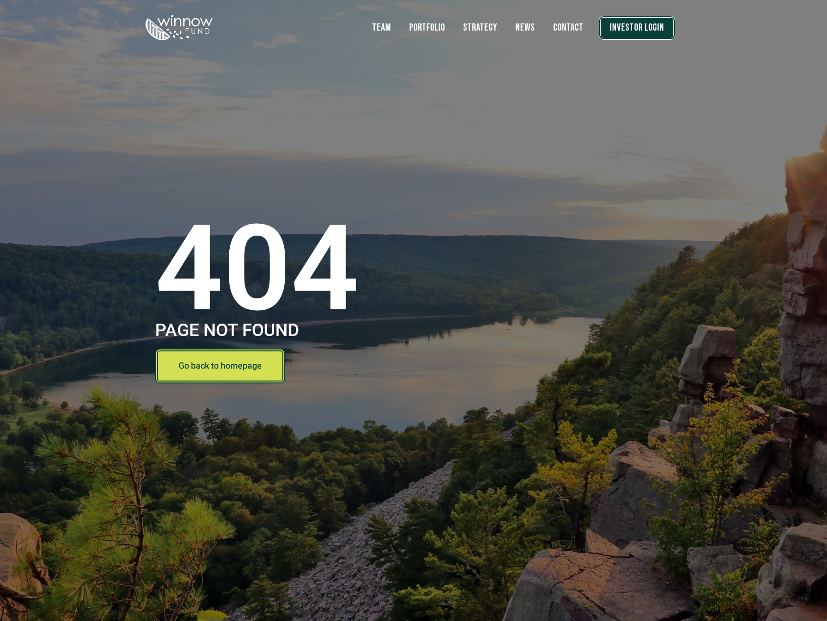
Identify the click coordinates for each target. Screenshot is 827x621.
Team (381, 27)
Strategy (480, 27)
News (525, 27)
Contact (568, 27)
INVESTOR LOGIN (637, 27)
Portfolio (427, 27)
